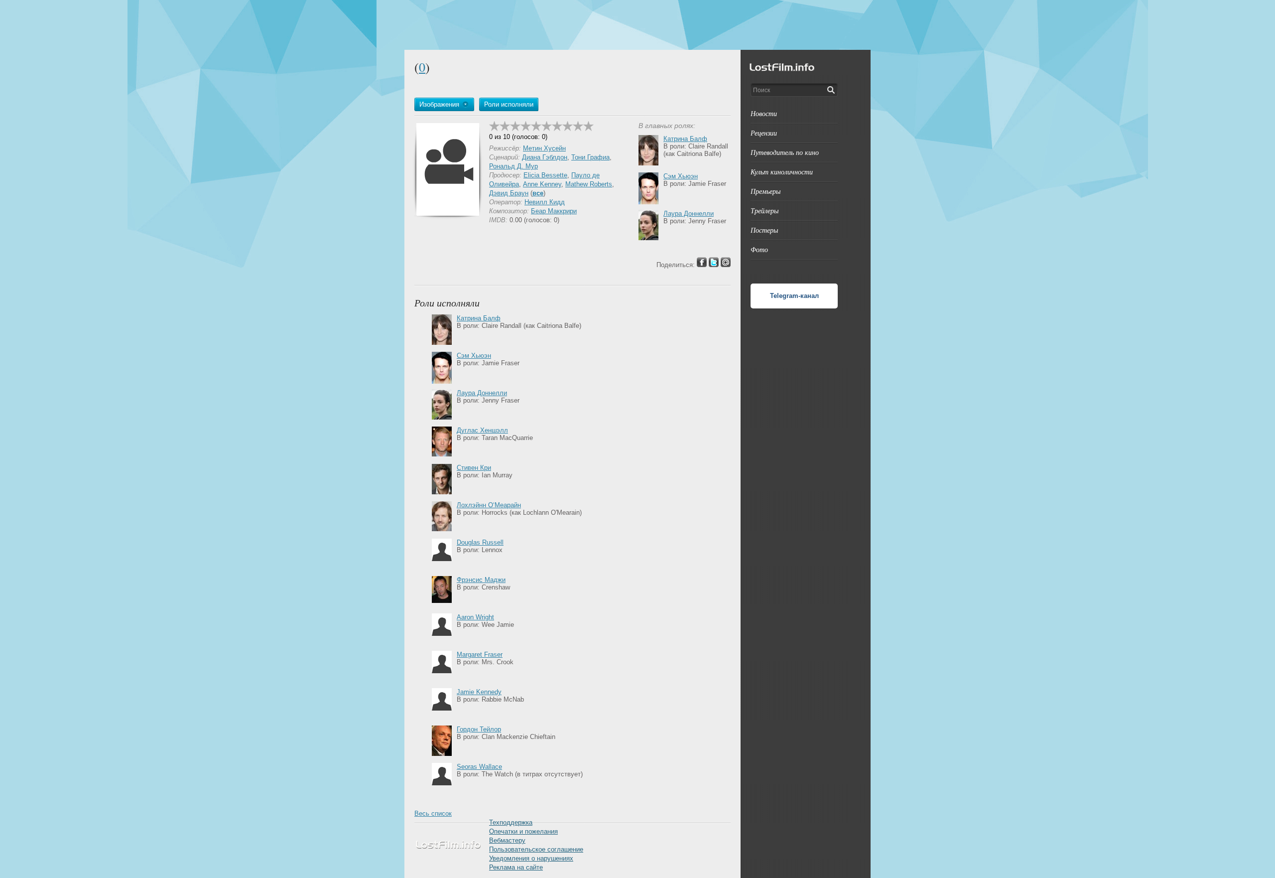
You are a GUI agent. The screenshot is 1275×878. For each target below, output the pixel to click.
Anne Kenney (542, 184)
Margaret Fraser (480, 654)
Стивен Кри (474, 467)
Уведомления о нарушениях (531, 858)
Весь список (433, 813)
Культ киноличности (782, 171)
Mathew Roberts (588, 184)
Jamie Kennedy (479, 692)
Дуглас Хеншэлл (482, 430)
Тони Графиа (590, 157)
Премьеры (765, 191)
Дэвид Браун (508, 193)
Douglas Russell (480, 542)
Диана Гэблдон (544, 157)
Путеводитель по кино (785, 152)
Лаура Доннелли (688, 213)
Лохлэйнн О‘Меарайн (489, 505)
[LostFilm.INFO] (637, 25)
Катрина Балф (685, 139)
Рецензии (764, 133)
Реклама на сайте (516, 867)
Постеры (764, 230)
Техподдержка (510, 822)
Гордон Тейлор (479, 729)
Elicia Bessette (545, 175)
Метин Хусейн (544, 148)
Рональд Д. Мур (513, 166)
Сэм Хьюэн (680, 176)
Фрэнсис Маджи (481, 580)
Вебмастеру (507, 840)
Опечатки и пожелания (523, 831)
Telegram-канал (794, 295)
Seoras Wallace (479, 766)
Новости (764, 113)
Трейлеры (764, 210)
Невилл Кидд (544, 202)
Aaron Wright (475, 617)
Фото (759, 249)
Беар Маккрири (554, 211)
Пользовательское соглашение (536, 849)
